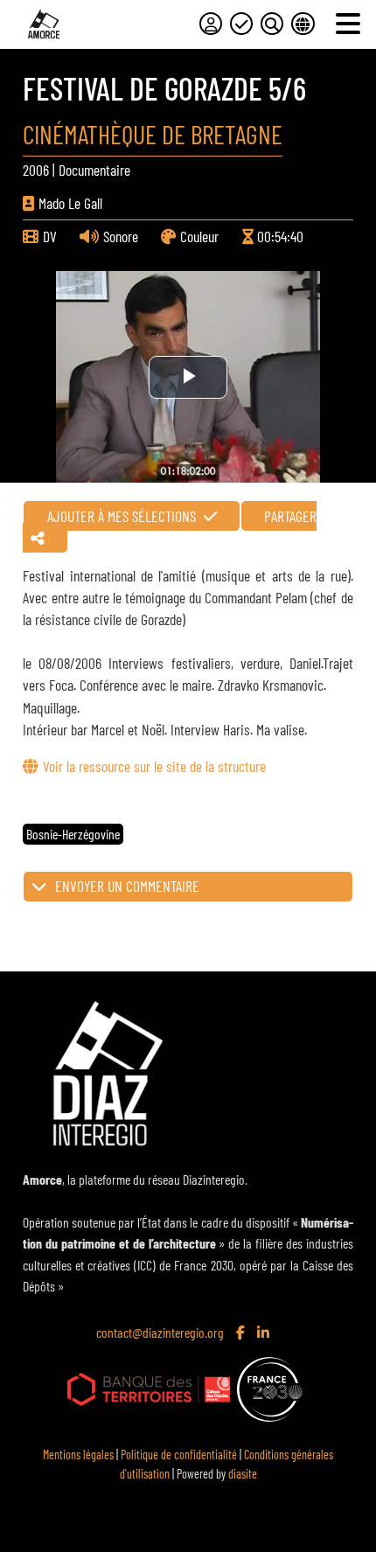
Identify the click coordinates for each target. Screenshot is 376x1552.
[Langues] (302, 23)
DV (50, 236)
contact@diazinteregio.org (160, 1332)
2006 (36, 169)
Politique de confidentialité (179, 1454)
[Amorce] (44, 24)
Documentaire (94, 169)
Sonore (120, 236)
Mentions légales (78, 1454)
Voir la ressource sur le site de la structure (154, 766)
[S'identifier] (210, 23)
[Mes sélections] (241, 23)
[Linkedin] (265, 1333)
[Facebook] (242, 1333)
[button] (188, 886)
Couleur (199, 236)
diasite (242, 1473)
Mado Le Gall (70, 202)
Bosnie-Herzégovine (73, 833)
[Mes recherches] (272, 23)
